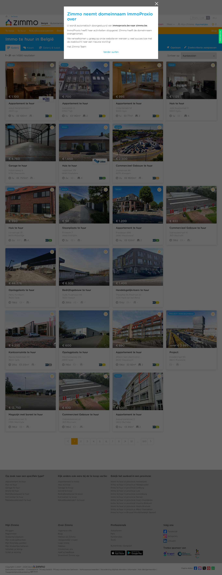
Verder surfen (111, 52)
